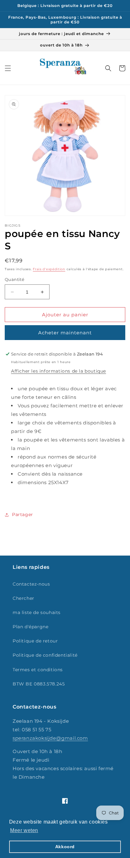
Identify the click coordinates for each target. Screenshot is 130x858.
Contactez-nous (31, 584)
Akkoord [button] (65, 846)
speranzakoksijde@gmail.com (50, 738)
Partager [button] (22, 514)
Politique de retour (35, 641)
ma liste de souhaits (37, 612)
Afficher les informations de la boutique (58, 371)
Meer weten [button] (24, 830)
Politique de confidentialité (45, 655)
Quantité (14, 279)
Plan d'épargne (30, 627)
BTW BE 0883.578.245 (39, 684)
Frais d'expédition (49, 269)
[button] (8, 68)
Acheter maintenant (65, 333)
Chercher (23, 598)
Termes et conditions (38, 669)
